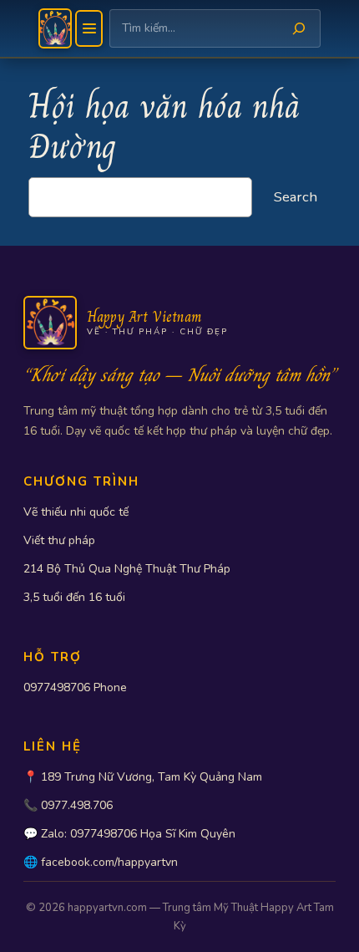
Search (295, 196)
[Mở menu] (89, 28)
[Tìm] (299, 28)
